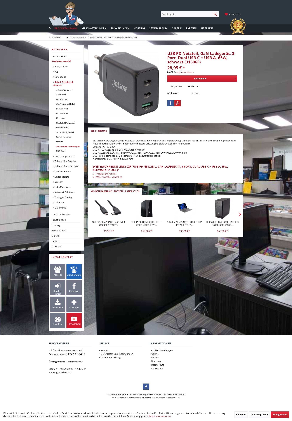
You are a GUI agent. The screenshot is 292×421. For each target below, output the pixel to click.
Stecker (59, 141)
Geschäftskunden (61, 214)
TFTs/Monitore (62, 186)
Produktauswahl (61, 61)
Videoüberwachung (111, 357)
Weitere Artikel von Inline (108, 176)
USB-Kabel (60, 151)
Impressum (157, 368)
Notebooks (60, 76)
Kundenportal (59, 56)
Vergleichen (176, 86)
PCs (56, 71)
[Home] (49, 28)
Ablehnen (241, 414)
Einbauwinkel (61, 99)
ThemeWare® (174, 397)
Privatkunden (59, 219)
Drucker (58, 181)
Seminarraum (59, 230)
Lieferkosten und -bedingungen (117, 353)
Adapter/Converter (64, 90)
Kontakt (105, 350)
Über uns (56, 246)
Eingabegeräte (61, 176)
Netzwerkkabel (62, 127)
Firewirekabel (62, 108)
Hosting (56, 225)
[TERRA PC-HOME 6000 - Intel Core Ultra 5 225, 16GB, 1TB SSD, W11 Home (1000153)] (146, 208)
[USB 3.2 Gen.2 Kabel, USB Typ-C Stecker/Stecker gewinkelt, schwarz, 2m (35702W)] (108, 208)
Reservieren (200, 78)
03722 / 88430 (75, 354)
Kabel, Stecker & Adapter (63, 83)
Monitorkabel (62, 118)
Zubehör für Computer (66, 166)
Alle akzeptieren (259, 414)
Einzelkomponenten (64, 156)
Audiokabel (61, 94)
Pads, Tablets (61, 66)
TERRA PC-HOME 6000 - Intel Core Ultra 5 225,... (147, 223)
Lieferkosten (152, 394)
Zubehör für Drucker (65, 161)
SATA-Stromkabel (63, 137)
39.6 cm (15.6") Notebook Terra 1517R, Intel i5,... (184, 223)
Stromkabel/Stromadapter (68, 146)
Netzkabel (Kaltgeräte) (65, 123)
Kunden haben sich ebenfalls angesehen (115, 191)
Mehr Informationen (160, 416)
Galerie (55, 235)
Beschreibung (99, 130)
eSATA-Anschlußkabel (65, 104)
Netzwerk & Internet (64, 192)
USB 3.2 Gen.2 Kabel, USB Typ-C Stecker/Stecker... (108, 223)
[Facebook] (170, 103)
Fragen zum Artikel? (105, 173)
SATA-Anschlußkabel (65, 132)
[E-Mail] (177, 103)
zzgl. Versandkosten (185, 72)
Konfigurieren (280, 414)
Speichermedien (62, 171)
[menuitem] (233, 14)
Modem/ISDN (62, 113)
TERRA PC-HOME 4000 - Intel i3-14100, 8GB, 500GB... (222, 223)
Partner (56, 241)
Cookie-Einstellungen (162, 350)
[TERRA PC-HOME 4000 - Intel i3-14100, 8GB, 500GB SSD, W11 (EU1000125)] (222, 208)
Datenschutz (157, 364)
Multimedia (60, 207)
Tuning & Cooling (63, 197)
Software (59, 202)
